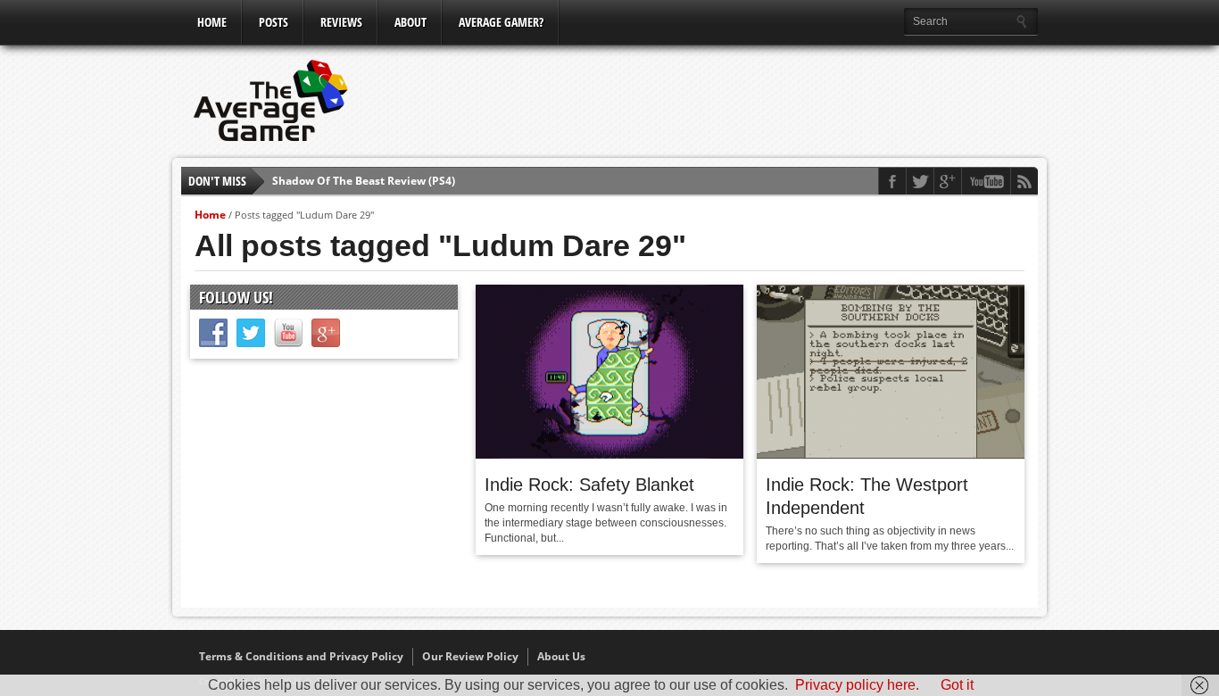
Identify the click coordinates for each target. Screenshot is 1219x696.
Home (212, 21)
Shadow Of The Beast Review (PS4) (363, 180)
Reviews (341, 21)
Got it (957, 684)
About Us (561, 656)
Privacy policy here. (857, 684)
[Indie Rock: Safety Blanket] (609, 454)
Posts (273, 21)
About (410, 21)
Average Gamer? (501, 21)
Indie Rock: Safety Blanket (589, 484)
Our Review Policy (470, 656)
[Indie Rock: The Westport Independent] (890, 454)
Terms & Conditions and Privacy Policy (301, 656)
